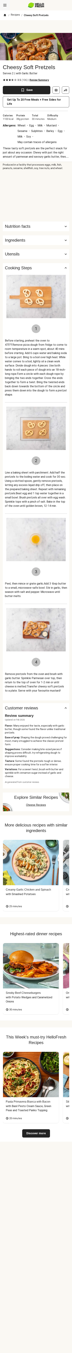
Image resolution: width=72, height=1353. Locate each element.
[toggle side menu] (5, 5)
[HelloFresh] (36, 5)
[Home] (5, 15)
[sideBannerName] (36, 195)
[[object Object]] (56, 90)
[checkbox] (4, 80)
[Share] (65, 90)
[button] (36, 240)
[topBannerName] (36, 26)
